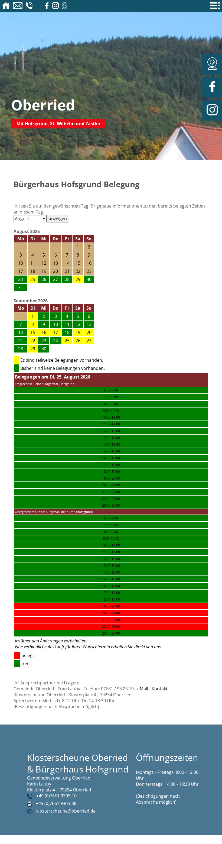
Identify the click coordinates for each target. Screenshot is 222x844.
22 (32, 341)
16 (43, 332)
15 (32, 332)
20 (89, 332)
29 (78, 279)
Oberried (43, 105)
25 (32, 279)
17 (55, 332)
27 (89, 341)
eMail (142, 689)
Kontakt (160, 689)
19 (78, 332)
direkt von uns (147, 647)
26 (78, 341)
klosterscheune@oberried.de (66, 811)
